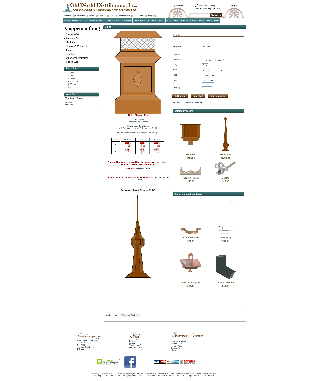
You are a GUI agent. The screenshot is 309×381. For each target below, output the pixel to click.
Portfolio (92, 16)
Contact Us (176, 348)
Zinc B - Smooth (226, 282)
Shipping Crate (143, 169)
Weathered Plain (190, 238)
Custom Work (72, 62)
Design (150, 16)
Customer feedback (130, 315)
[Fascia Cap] (225, 234)
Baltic (72, 73)
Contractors (80, 16)
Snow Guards (173, 20)
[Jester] (225, 174)
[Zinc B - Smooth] (225, 279)
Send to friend (111, 315)
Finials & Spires (97, 20)
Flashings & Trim (188, 20)
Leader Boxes (140, 20)
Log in (234, 5)
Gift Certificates (136, 347)
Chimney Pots (73, 38)
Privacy (80, 349)
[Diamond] (191, 151)
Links (173, 350)
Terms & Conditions (85, 347)
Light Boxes (71, 42)
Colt (71, 75)
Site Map (81, 345)
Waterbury (225, 154)
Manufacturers (123, 16)
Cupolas (84, 20)
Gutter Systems (113, 20)
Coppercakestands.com (87, 340)
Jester (225, 178)
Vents (216, 20)
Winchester (75, 81)
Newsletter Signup (179, 342)
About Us (81, 343)
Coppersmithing (82, 28)
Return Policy (177, 346)
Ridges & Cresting (156, 20)
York (72, 87)
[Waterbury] (225, 151)
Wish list (68, 102)
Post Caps (71, 54)
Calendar (102, 16)
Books (112, 16)
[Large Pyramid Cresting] (191, 174)
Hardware (126, 20)
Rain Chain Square (190, 282)
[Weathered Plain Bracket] (191, 234)
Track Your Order (137, 345)
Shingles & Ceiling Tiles (77, 46)
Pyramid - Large (191, 178)
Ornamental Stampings (77, 58)
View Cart (198, 96)
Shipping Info (176, 344)
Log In (132, 341)
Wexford (73, 84)
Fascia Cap (225, 238)
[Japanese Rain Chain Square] (191, 279)
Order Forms (138, 16)
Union (72, 78)
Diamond (190, 154)
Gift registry (70, 104)
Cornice (70, 50)
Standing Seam (205, 20)
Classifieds (67, 16)
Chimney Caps (73, 34)
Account (132, 343)
